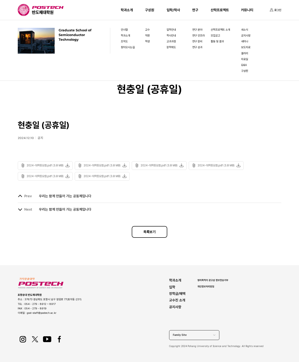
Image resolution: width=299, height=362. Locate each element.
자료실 (244, 59)
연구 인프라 (198, 35)
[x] (35, 339)
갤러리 (244, 53)
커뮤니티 (247, 10)
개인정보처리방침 (205, 286)
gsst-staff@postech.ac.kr (41, 312)
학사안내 (171, 35)
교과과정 (171, 41)
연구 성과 (197, 47)
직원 (147, 35)
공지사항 (245, 35)
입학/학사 (173, 10)
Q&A (244, 65)
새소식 (244, 29)
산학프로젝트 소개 (220, 29)
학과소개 (127, 10)
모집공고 (215, 35)
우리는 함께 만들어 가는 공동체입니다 (65, 196)
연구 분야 (197, 29)
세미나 (244, 41)
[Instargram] (23, 339)
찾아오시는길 (128, 47)
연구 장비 (197, 41)
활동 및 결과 (217, 41)
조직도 (124, 41)
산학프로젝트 (220, 10)
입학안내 (171, 29)
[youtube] (47, 339)
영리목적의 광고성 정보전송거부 (212, 280)
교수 (147, 29)
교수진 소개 (177, 300)
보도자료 (245, 47)
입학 (172, 287)
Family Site (180, 334)
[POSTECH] (48, 8)
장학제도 (171, 47)
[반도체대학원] (48, 12)
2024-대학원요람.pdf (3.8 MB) (45, 165)
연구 (195, 10)
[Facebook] (59, 339)
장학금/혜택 (177, 293)
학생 (147, 41)
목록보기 (149, 232)
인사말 (124, 29)
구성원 (149, 10)
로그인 (277, 10)
